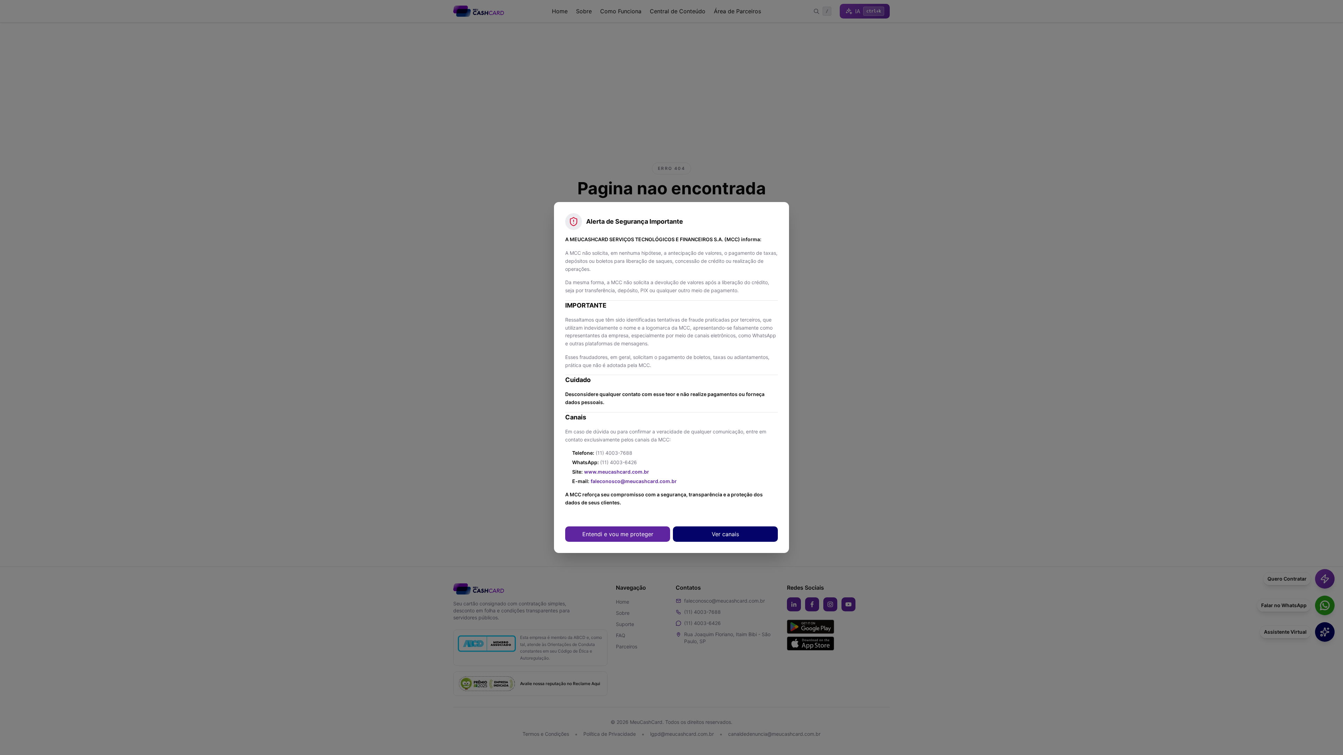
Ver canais (725, 534)
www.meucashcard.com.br (616, 472)
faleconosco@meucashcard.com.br (634, 481)
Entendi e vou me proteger (617, 534)
